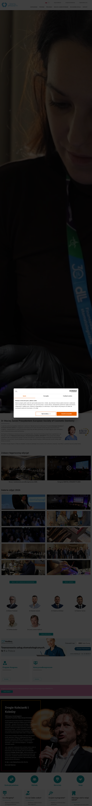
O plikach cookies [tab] (67, 396)
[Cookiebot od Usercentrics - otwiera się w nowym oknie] (70, 391)
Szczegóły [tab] (46, 396)
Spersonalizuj (45, 413)
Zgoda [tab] (24, 396)
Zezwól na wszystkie (66, 413)
